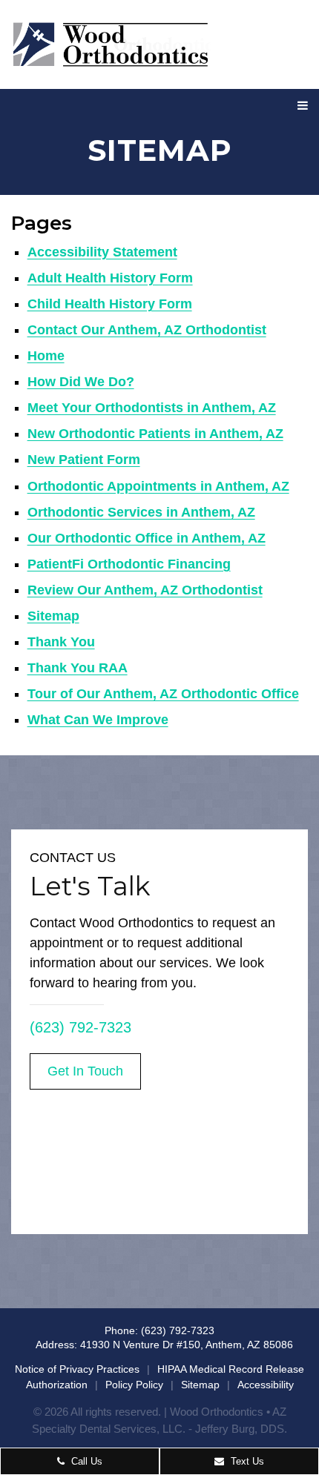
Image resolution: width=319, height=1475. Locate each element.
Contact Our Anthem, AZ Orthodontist (146, 329)
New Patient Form (83, 459)
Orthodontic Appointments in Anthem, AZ (158, 486)
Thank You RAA (77, 667)
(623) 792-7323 (80, 1027)
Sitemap (53, 616)
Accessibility (265, 1385)
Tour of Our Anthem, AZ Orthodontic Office (163, 693)
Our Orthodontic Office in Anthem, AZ (146, 538)
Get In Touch (85, 1071)
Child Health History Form (109, 303)
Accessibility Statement (102, 252)
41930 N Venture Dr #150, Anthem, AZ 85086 (186, 1344)
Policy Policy (134, 1385)
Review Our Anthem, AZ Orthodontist (145, 590)
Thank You (61, 641)
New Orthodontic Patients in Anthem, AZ (155, 433)
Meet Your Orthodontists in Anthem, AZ (151, 407)
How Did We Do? (80, 381)
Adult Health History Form (110, 278)
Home (46, 355)
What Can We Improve (97, 719)
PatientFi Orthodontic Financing (129, 564)
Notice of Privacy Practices (77, 1369)
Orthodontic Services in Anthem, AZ (141, 512)
